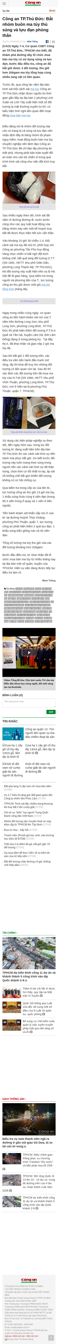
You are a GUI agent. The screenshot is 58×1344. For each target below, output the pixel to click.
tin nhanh (29, 621)
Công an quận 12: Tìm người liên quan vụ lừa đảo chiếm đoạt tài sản (39, 733)
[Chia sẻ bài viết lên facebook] (47, 41)
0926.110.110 (19, 1336)
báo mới (39, 618)
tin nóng (30, 618)
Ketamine (29, 595)
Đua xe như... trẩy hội (16, 830)
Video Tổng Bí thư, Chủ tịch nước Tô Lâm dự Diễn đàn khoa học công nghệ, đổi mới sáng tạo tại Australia (29, 683)
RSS (53, 11)
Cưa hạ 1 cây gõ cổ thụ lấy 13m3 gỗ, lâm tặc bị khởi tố (40, 749)
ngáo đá (12, 598)
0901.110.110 (32, 1336)
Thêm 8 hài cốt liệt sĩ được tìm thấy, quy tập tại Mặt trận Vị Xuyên (39, 992)
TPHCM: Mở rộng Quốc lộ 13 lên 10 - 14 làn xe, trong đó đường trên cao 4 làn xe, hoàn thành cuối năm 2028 (28, 1183)
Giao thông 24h (13, 1099)
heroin (38, 589)
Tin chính (9, 932)
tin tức (21, 621)
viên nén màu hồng (13, 611)
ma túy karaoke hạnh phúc (37, 605)
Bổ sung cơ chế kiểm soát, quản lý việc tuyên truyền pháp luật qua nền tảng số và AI (39, 1027)
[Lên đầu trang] (51, 1338)
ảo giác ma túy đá (32, 608)
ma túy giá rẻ (38, 598)
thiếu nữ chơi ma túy (40, 602)
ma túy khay (29, 611)
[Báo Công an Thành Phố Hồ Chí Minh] (33, 3)
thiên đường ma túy (14, 608)
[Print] (53, 41)
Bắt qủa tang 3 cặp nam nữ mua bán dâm (27, 786)
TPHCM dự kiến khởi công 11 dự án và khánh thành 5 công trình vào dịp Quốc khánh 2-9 (29, 976)
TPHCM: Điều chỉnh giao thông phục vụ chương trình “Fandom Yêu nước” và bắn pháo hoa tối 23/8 (38, 1160)
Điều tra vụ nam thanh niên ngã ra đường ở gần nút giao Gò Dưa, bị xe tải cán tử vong (27, 1142)
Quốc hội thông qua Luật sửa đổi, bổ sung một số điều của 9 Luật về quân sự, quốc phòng (37, 1009)
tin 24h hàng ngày (43, 621)
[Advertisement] (29, 900)
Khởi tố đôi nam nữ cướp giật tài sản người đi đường (40, 767)
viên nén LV (42, 611)
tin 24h (13, 621)
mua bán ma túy (19, 115)
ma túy (34, 89)
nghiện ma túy (23, 598)
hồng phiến (29, 589)
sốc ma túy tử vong (26, 615)
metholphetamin (15, 595)
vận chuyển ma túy (31, 592)
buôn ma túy (15, 592)
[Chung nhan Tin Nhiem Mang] (19, 1339)
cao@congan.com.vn (20, 1327)
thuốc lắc (47, 608)
